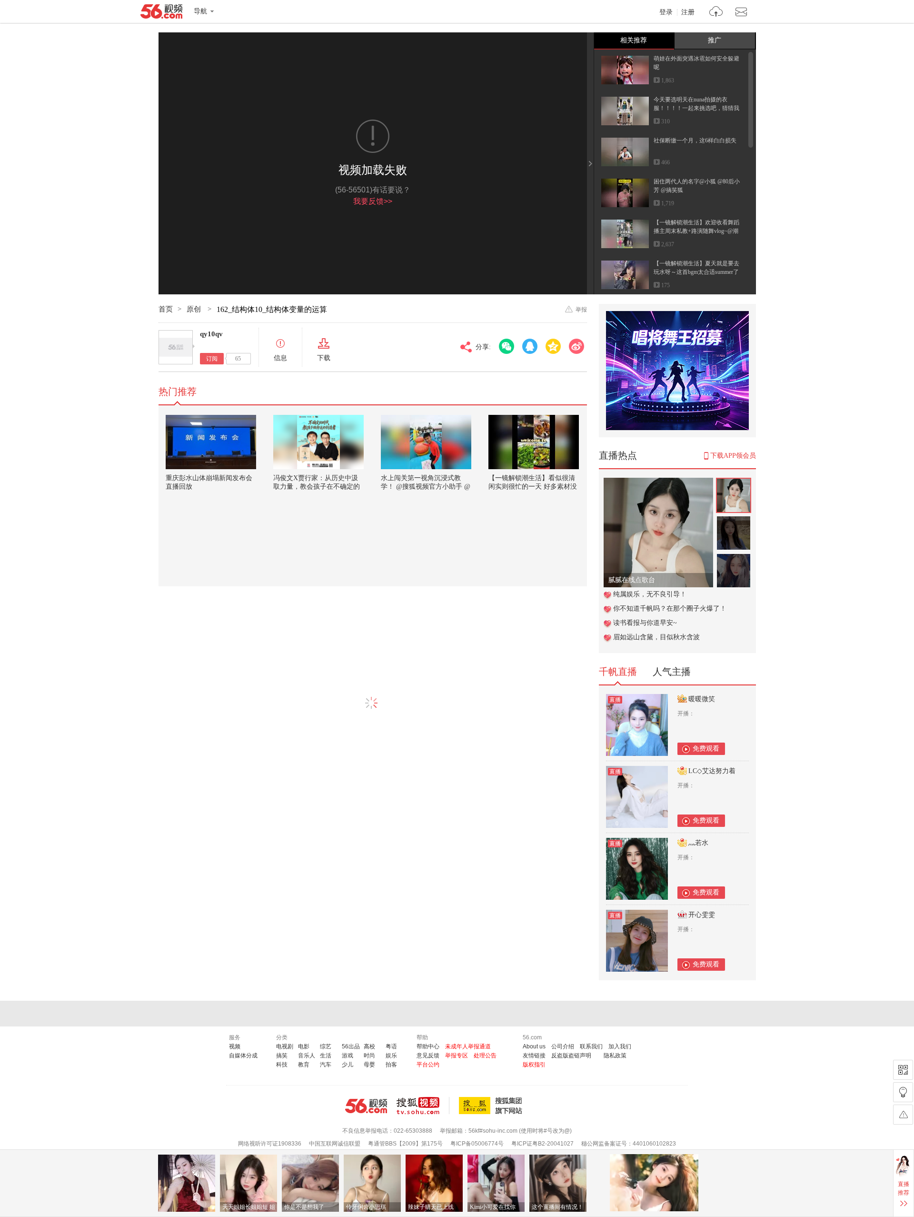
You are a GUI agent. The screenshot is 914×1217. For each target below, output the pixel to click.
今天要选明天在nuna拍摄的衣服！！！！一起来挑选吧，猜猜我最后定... (696, 108)
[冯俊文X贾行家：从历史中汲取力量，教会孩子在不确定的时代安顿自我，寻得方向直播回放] (318, 442)
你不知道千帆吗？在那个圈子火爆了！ (669, 608)
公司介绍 (562, 1046)
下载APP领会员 (733, 455)
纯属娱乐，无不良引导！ (649, 594)
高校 (369, 1046)
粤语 (391, 1046)
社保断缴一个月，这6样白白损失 (695, 140)
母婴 (369, 1064)
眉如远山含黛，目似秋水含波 (656, 637)
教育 (303, 1064)
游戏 (347, 1055)
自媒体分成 (243, 1055)
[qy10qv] (176, 347)
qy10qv (211, 334)
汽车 (325, 1064)
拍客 (391, 1064)
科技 (282, 1064)
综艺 (325, 1046)
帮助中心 (428, 1046)
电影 (303, 1046)
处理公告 (485, 1055)
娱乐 (391, 1055)
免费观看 (706, 748)
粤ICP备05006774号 (477, 1143)
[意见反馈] (903, 1115)
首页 (166, 309)
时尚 (369, 1055)
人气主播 (672, 671)
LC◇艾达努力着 (711, 770)
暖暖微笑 (701, 699)
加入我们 (619, 1046)
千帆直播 (618, 671)
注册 (688, 12)
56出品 (351, 1046)
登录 (666, 12)
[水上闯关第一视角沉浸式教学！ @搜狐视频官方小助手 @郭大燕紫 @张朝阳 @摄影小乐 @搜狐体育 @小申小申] (426, 442)
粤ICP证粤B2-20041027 (542, 1143)
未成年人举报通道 (468, 1046)
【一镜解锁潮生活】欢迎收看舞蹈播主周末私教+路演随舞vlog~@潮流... (696, 231)
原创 (195, 309)
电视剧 (284, 1046)
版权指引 (534, 1064)
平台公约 (428, 1064)
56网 (366, 1106)
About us (534, 1046)
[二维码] (903, 1070)
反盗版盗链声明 (571, 1055)
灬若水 (698, 842)
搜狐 (492, 1105)
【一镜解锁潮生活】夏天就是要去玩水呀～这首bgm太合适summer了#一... (696, 272)
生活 (325, 1055)
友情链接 (534, 1055)
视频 (234, 1046)
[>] (716, 12)
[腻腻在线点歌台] (658, 482)
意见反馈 (428, 1055)
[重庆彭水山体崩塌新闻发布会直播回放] (211, 442)
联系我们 (591, 1046)
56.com (161, 13)
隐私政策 (615, 1055)
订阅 (212, 358)
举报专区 (456, 1055)
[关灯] (903, 1092)
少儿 (347, 1064)
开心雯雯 (701, 914)
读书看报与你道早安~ (645, 622)
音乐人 (306, 1055)
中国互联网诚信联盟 (334, 1143)
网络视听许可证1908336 (269, 1143)
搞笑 (282, 1055)
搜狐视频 (423, 1105)
